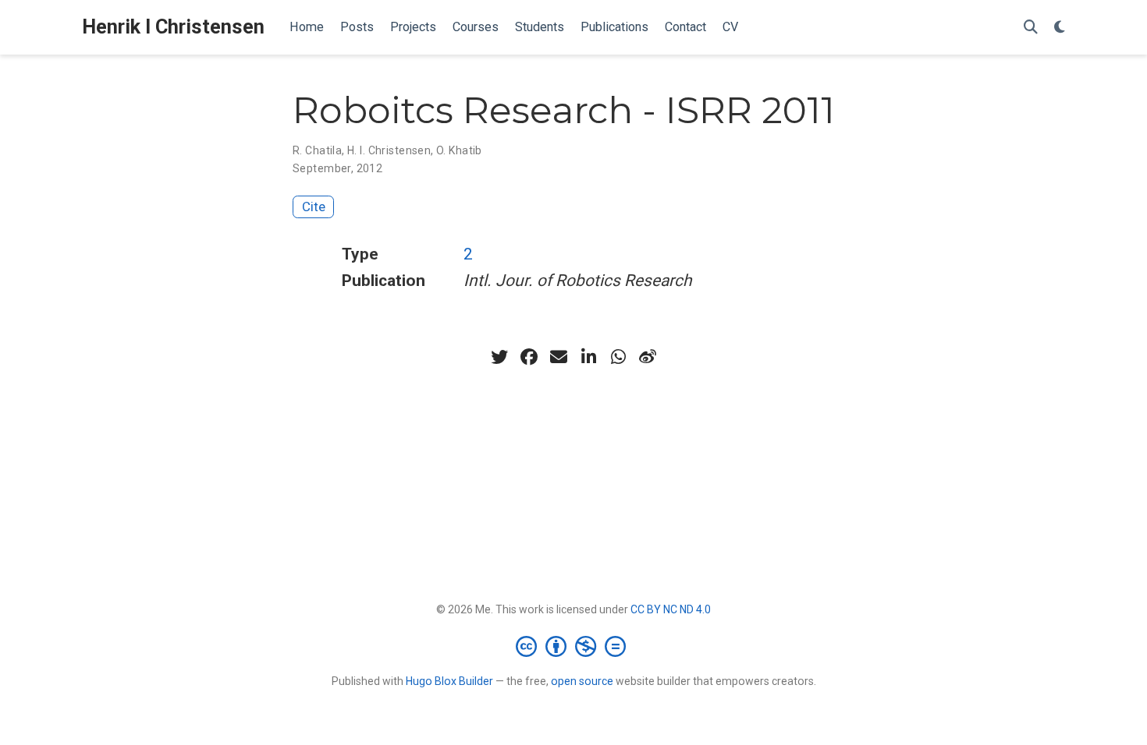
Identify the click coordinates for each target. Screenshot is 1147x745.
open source (582, 681)
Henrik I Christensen (173, 27)
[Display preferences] (1059, 28)
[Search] (1031, 28)
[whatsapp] (618, 357)
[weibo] (647, 357)
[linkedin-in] (588, 357)
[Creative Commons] (574, 646)
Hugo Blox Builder (449, 681)
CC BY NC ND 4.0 (670, 609)
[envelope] (558, 357)
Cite (313, 206)
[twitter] (499, 357)
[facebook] (529, 357)
